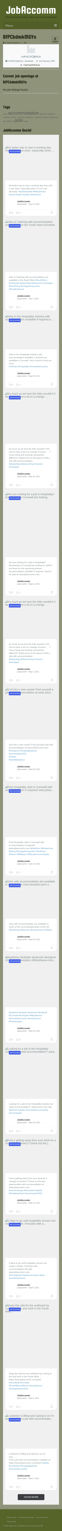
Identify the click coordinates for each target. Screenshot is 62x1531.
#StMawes (21, 854)
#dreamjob (14, 283)
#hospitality (23, 366)
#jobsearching (27, 464)
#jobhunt (13, 1110)
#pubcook (32, 1012)
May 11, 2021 (34, 584)
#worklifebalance (17, 759)
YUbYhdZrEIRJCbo (31, 65)
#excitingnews (15, 1275)
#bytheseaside (25, 191)
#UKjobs (48, 930)
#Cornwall (13, 1015)
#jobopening (47, 848)
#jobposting (25, 283)
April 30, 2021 (34, 769)
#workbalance (35, 1385)
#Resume (25, 930)
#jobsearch (35, 194)
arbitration (6, 117)
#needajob (47, 283)
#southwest (14, 1466)
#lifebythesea (39, 191)
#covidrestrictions (17, 1278)
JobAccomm (31, 10)
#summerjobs (15, 194)
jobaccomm (22, 204)
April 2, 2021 (34, 1478)
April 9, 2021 (34, 1288)
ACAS (5, 114)
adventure (43, 114)
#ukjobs (26, 194)
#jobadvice (35, 848)
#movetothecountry (38, 366)
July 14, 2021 (34, 204)
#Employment (36, 930)
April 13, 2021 (34, 1203)
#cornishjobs (43, 854)
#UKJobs (13, 366)
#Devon (24, 1385)
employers (29, 117)
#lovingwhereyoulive (30, 286)
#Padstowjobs (15, 1021)
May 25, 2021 (34, 376)
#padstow (13, 1012)
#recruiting (14, 1382)
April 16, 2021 (34, 1122)
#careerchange (16, 1190)
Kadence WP (38, 1526)
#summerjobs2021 (18, 753)
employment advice (41, 117)
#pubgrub (42, 1012)
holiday (8, 121)
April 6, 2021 (34, 1398)
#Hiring (12, 851)
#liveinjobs (24, 1015)
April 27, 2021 (34, 864)
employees (21, 117)
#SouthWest (41, 280)
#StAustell (32, 854)
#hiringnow (14, 750)
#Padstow (40, 851)
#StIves (12, 854)
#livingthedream (16, 289)
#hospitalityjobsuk (28, 750)
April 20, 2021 (34, 1031)
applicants (51, 114)
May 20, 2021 (34, 476)
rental (26, 121)
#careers (38, 464)
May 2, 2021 (34, 672)
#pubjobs (23, 1012)
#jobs (42, 1275)
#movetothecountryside (37, 1110)
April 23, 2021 (34, 939)
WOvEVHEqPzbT (13, 43)
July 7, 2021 (34, 299)
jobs (19, 120)
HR (13, 121)
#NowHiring (14, 286)
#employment (34, 1018)
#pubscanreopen (31, 1275)
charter (13, 117)
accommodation (23, 113)
